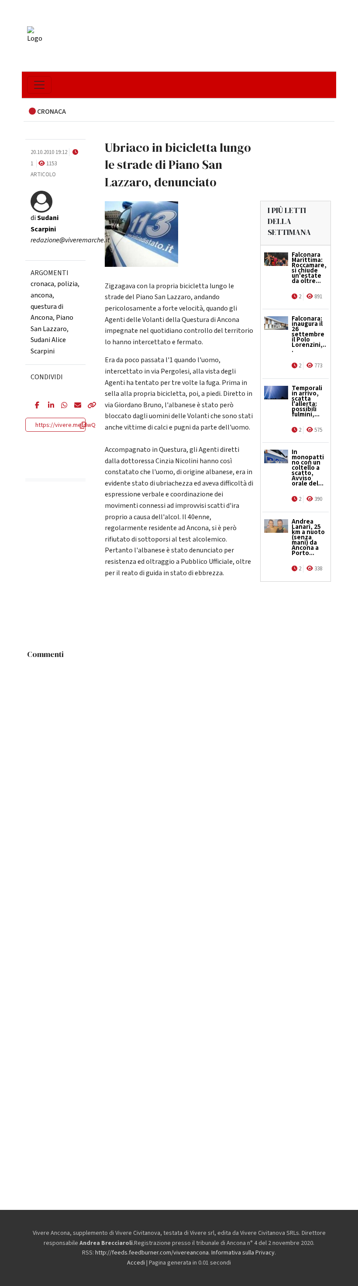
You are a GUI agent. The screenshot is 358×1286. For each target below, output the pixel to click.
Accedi (136, 1262)
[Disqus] (179, 772)
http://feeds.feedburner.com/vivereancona (152, 1252)
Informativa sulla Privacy (243, 1252)
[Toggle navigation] (39, 85)
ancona (41, 295)
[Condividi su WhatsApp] (61, 406)
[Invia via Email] (74, 406)
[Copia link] (87, 406)
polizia (67, 284)
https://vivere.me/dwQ (65, 425)
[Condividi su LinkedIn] (48, 406)
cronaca (42, 284)
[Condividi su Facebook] (35, 406)
